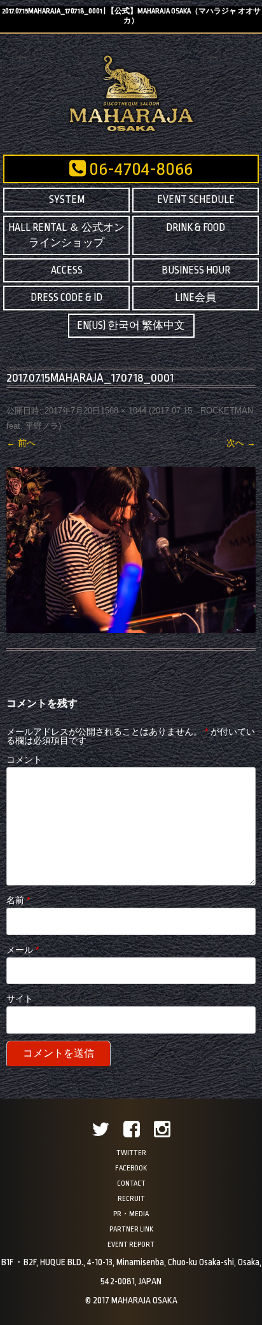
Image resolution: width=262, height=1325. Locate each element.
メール (22, 950)
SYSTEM (67, 199)
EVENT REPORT (131, 1244)
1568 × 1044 (123, 410)
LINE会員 (195, 297)
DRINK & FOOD (195, 227)
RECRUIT (131, 1199)
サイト (19, 999)
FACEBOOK (131, 1168)
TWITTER (131, 1153)
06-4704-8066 (139, 169)
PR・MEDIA (131, 1214)
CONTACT (131, 1183)
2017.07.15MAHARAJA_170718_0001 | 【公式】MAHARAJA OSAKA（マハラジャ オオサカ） (131, 16)
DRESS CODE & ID (66, 297)
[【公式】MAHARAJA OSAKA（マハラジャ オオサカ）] (131, 130)
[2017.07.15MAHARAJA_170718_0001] (131, 550)
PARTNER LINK (131, 1229)
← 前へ (21, 443)
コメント (24, 759)
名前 (18, 900)
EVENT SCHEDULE (196, 199)
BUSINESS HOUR (196, 270)
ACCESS (67, 270)
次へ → (241, 443)
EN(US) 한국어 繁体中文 (131, 325)
